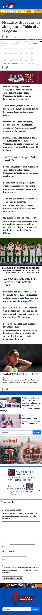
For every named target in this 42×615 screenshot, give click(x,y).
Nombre (5, 546)
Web (3, 560)
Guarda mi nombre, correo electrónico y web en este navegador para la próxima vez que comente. (20, 570)
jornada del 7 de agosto (17, 98)
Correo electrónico (10, 551)
